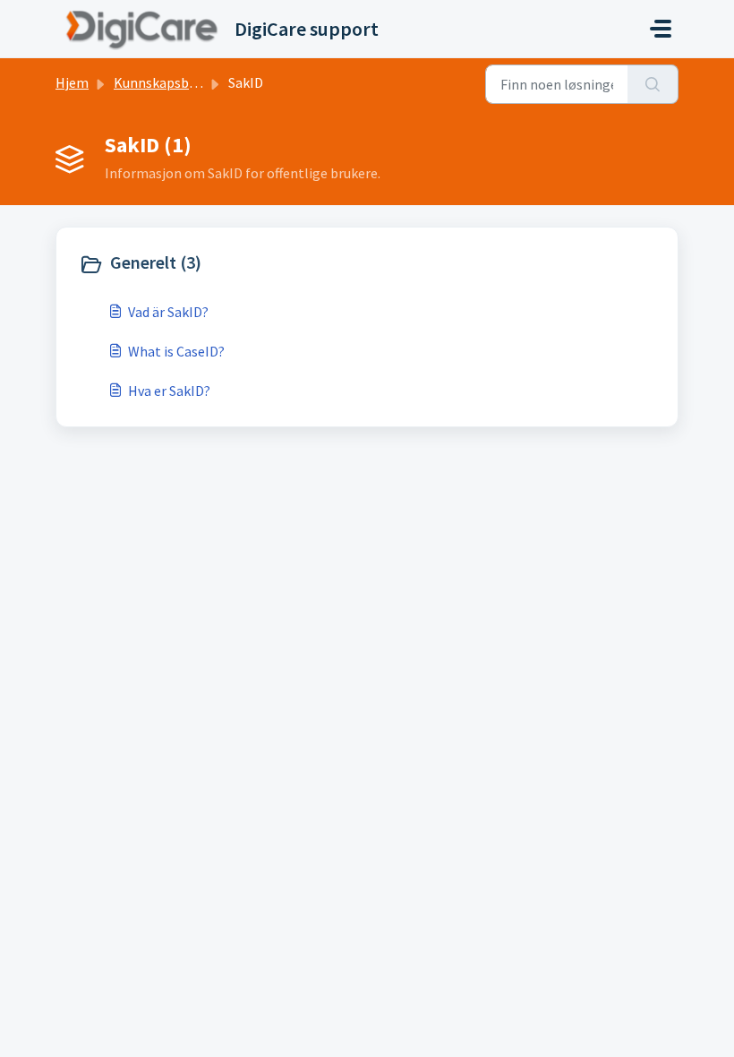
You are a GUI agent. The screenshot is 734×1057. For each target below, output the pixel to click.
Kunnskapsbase (161, 82)
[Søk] (653, 84)
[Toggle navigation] (661, 29)
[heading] (219, 264)
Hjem (72, 82)
